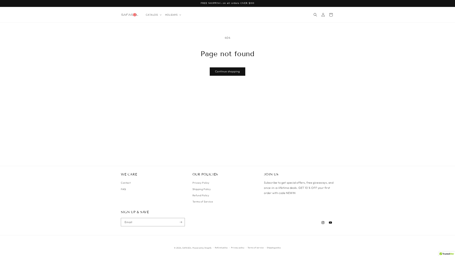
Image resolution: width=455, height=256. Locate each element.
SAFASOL (187, 248)
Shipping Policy (201, 189)
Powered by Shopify (202, 248)
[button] (153, 14)
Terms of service (256, 247)
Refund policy (221, 247)
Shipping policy (274, 247)
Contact (126, 182)
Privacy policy (238, 247)
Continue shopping (227, 71)
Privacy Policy (200, 182)
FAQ (123, 189)
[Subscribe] (181, 222)
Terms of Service (202, 201)
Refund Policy (200, 195)
